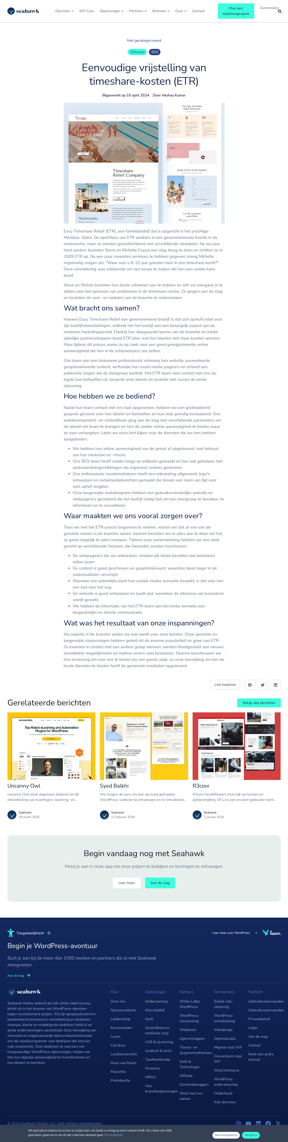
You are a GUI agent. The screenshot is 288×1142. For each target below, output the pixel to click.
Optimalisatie (225, 1038)
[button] (250, 685)
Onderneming (156, 1001)
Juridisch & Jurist (158, 1050)
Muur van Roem (123, 1062)
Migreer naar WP (228, 1047)
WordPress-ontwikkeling (224, 1018)
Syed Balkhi (114, 785)
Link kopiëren (225, 684)
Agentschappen (192, 1038)
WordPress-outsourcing (190, 1018)
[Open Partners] (145, 11)
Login (252, 1027)
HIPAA (150, 1077)
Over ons (118, 1001)
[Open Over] (185, 11)
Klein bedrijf (154, 1010)
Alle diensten (225, 1102)
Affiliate (186, 1075)
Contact (254, 1045)
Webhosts (188, 1029)
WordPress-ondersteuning (226, 1082)
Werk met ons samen (191, 1096)
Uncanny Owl (23, 785)
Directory (152, 1068)
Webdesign (223, 1029)
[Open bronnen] (168, 11)
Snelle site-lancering (223, 1004)
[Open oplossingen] (122, 11)
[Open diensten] (72, 11)
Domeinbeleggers (194, 1084)
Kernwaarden (121, 1027)
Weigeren (251, 1135)
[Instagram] (238, 1123)
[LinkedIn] (258, 1123)
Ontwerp (137, 52)
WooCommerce (226, 1070)
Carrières (118, 1045)
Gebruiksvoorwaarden (263, 1001)
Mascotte (118, 1071)
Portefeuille (120, 1080)
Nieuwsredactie (123, 1010)
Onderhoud (223, 1093)
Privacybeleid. (113, 1135)
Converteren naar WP (228, 1059)
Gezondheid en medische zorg (157, 1030)
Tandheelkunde (157, 1059)
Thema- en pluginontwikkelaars (194, 1050)
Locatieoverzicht (124, 1054)
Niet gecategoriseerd (144, 40)
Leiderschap (120, 1019)
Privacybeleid (259, 1019)
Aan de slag (258, 1036)
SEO (154, 52)
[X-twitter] (278, 1123)
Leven (116, 1036)
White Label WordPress (190, 1004)
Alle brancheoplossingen (160, 1088)
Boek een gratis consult (261, 1057)
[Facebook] (268, 1123)
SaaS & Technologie (189, 1064)
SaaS (149, 1019)
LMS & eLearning (159, 1041)
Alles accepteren (226, 1135)
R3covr (201, 785)
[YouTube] (248, 1123)
